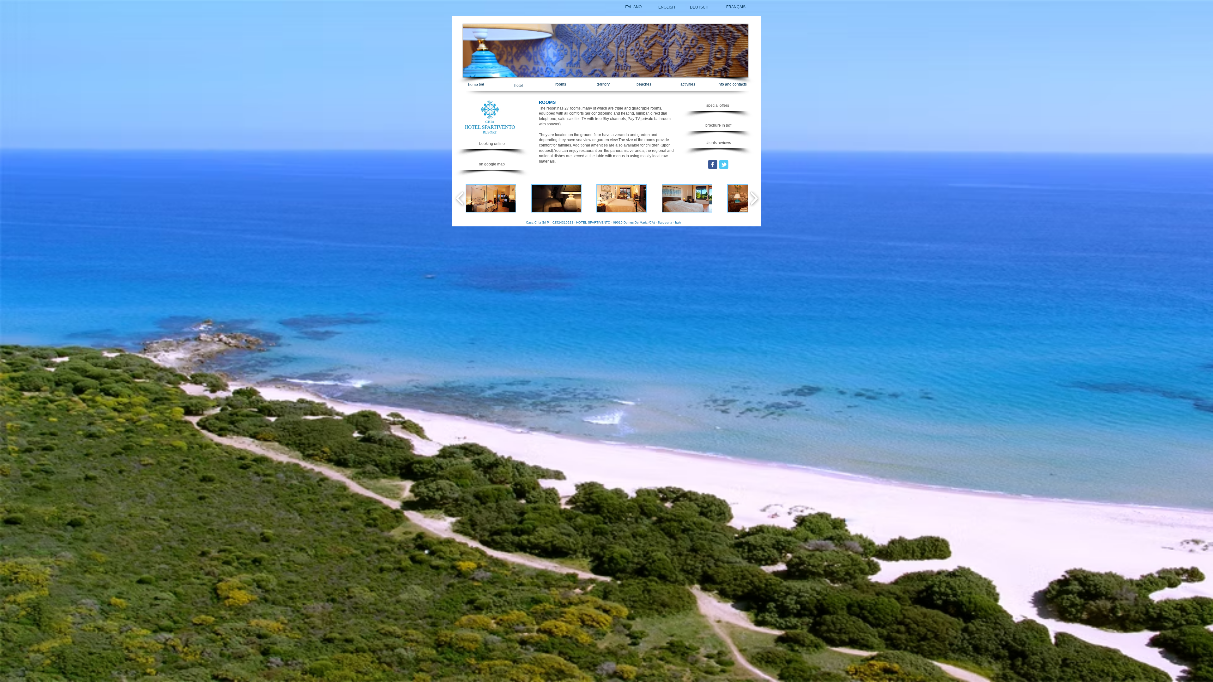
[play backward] (460, 198)
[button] (718, 125)
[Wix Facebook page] (712, 164)
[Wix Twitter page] (723, 164)
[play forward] (754, 198)
